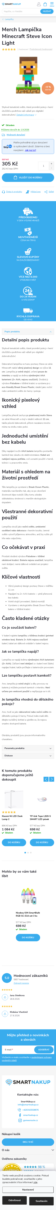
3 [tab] (31, 852)
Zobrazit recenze (21, 983)
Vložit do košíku (30, 177)
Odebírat (43, 1049)
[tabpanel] (14, 817)
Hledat (47, 11)
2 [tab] (28, 852)
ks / (28, 1142)
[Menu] (52, 4)
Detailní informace (25, 114)
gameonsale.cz (30, 1120)
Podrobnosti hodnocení (41, 49)
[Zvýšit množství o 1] (51, 164)
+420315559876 (30, 1109)
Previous (46, 779)
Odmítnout (14, 1200)
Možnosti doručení (16, 134)
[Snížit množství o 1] (51, 168)
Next (51, 779)
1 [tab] (25, 852)
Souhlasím (41, 1201)
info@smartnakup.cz (28, 1104)
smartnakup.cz (30, 1115)
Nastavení (28, 1189)
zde (35, 1182)
